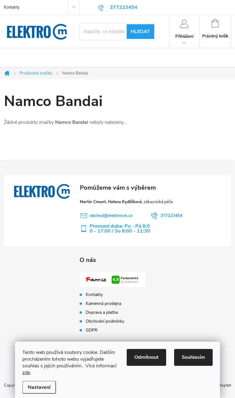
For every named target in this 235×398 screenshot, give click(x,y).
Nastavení (39, 387)
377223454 (171, 215)
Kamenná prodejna (103, 303)
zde (26, 372)
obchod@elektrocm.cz (111, 215)
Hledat (140, 31)
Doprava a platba (102, 312)
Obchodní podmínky (105, 321)
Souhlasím (193, 357)
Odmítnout (146, 357)
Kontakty (12, 7)
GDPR (92, 330)
